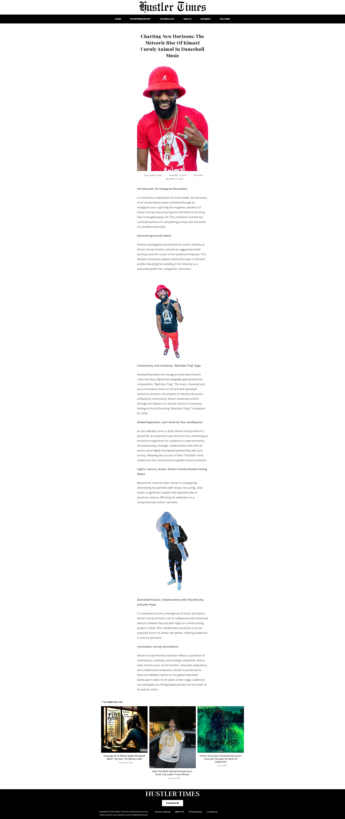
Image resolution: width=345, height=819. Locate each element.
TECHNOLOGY (167, 18)
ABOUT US (179, 812)
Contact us (212, 812)
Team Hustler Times (153, 175)
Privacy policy (195, 812)
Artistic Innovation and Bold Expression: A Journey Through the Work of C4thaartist (221, 758)
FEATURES (225, 18)
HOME (118, 18)
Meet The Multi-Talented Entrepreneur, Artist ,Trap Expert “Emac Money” (172, 773)
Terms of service (162, 812)
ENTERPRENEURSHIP (140, 18)
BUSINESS (206, 18)
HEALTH (188, 18)
